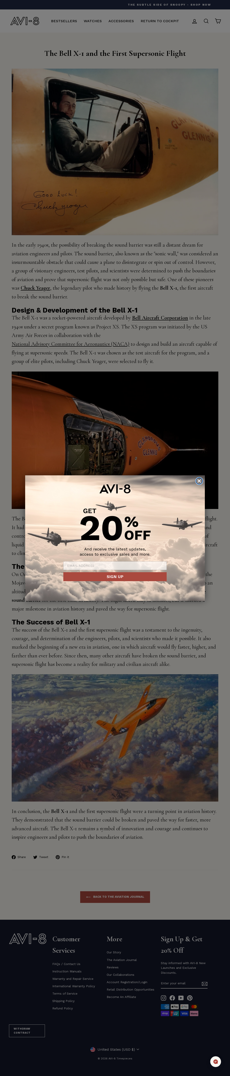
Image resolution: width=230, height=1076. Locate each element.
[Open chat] (215, 1061)
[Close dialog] (199, 481)
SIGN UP (115, 576)
